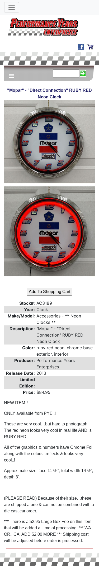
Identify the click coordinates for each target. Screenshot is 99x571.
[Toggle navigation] (11, 7)
